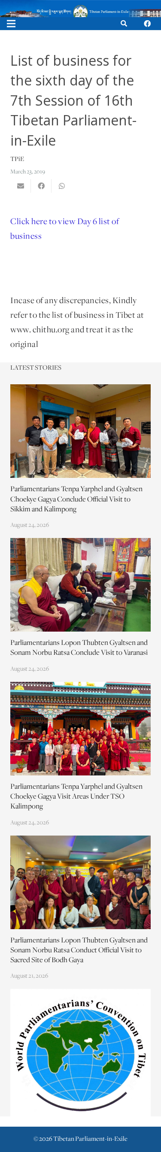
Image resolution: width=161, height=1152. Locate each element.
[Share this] (41, 186)
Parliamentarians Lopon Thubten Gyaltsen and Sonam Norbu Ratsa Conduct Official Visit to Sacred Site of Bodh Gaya (79, 950)
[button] (124, 23)
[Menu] (11, 23)
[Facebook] (147, 23)
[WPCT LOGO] (80, 1052)
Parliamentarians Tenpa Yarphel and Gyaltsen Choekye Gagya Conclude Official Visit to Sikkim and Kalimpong (76, 499)
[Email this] (20, 186)
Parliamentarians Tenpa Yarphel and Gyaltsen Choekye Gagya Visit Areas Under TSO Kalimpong (76, 797)
